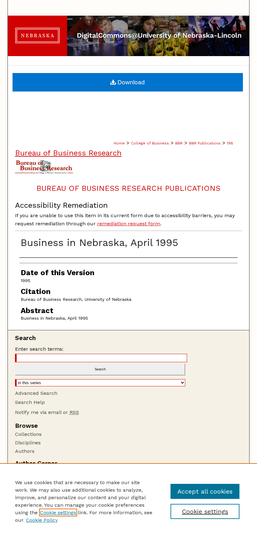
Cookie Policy (42, 520)
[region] (128, 501)
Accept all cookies (205, 491)
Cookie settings (58, 512)
